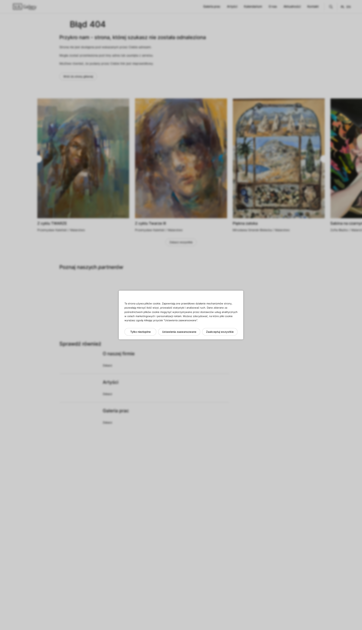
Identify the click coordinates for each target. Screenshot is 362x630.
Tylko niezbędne (140, 331)
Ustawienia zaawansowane (179, 331)
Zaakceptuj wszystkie (220, 331)
